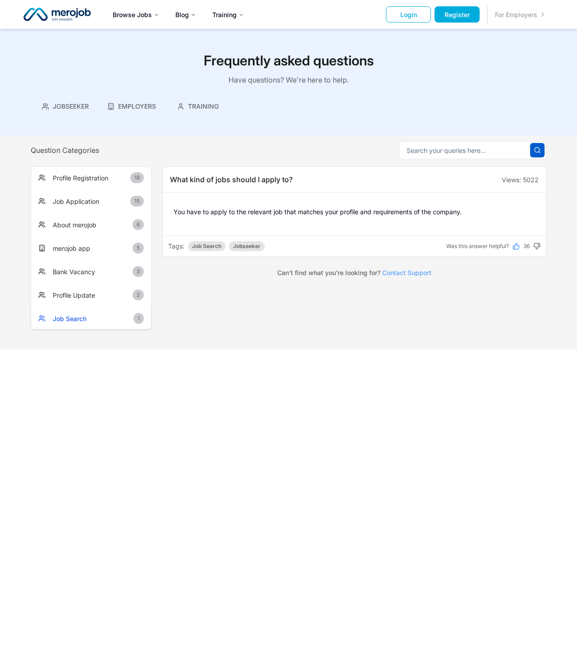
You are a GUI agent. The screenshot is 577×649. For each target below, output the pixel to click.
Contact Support (406, 272)
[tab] (65, 106)
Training (224, 14)
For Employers (516, 14)
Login (408, 14)
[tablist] (132, 105)
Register (457, 14)
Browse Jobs (132, 14)
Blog (182, 14)
